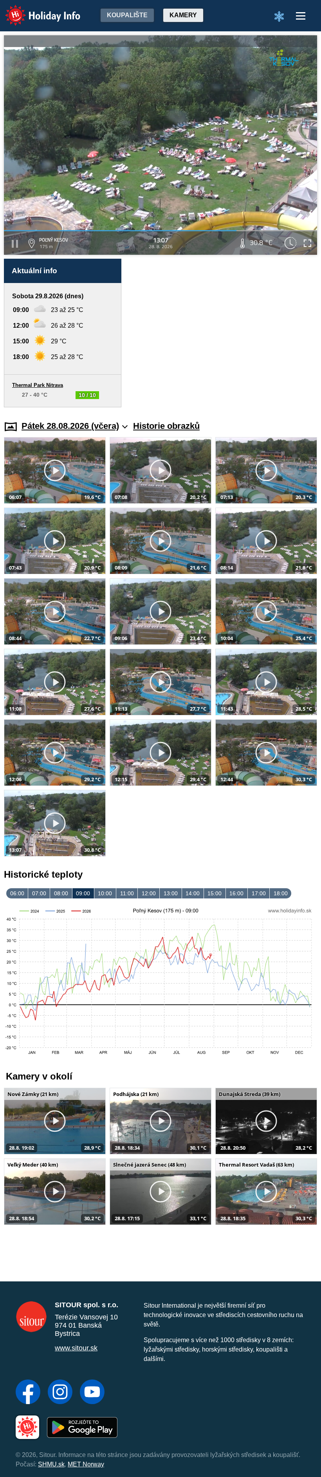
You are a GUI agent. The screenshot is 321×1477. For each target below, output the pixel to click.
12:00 (149, 893)
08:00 (61, 893)
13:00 (171, 893)
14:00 (193, 893)
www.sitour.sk (76, 1348)
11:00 (127, 893)
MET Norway (86, 1464)
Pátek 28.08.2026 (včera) (70, 426)
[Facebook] (28, 1392)
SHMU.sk (51, 1464)
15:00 (214, 893)
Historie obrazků (166, 426)
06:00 (17, 893)
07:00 (39, 893)
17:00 (259, 893)
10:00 (105, 893)
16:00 (236, 893)
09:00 (83, 893)
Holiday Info (35, 10)
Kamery (183, 15)
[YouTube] (92, 1392)
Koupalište (127, 15)
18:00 (281, 893)
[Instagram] (60, 1392)
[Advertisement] (223, 333)
